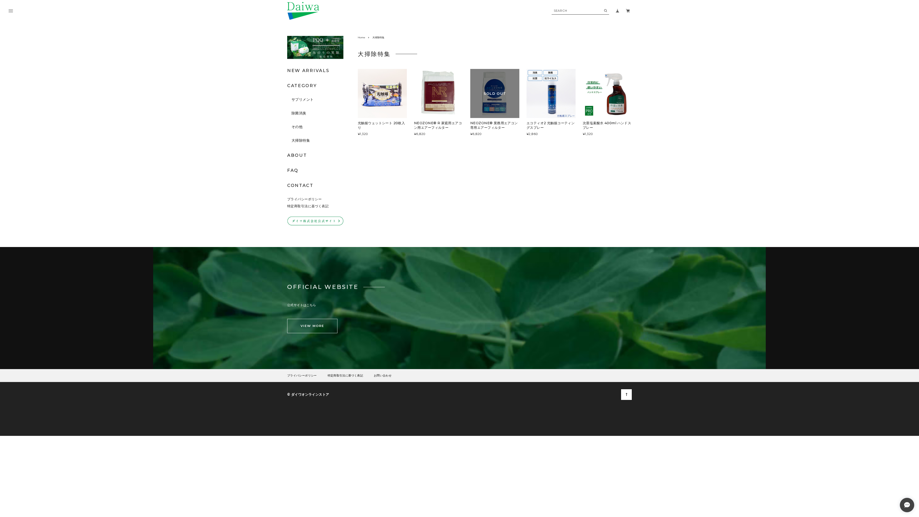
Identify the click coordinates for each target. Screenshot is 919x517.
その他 (297, 126)
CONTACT (300, 185)
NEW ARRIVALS (308, 70)
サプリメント (302, 99)
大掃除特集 (300, 140)
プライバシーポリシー (304, 199)
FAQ (292, 170)
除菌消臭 (298, 113)
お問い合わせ (383, 375)
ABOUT (297, 155)
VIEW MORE (312, 326)
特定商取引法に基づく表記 (308, 206)
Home (361, 37)
